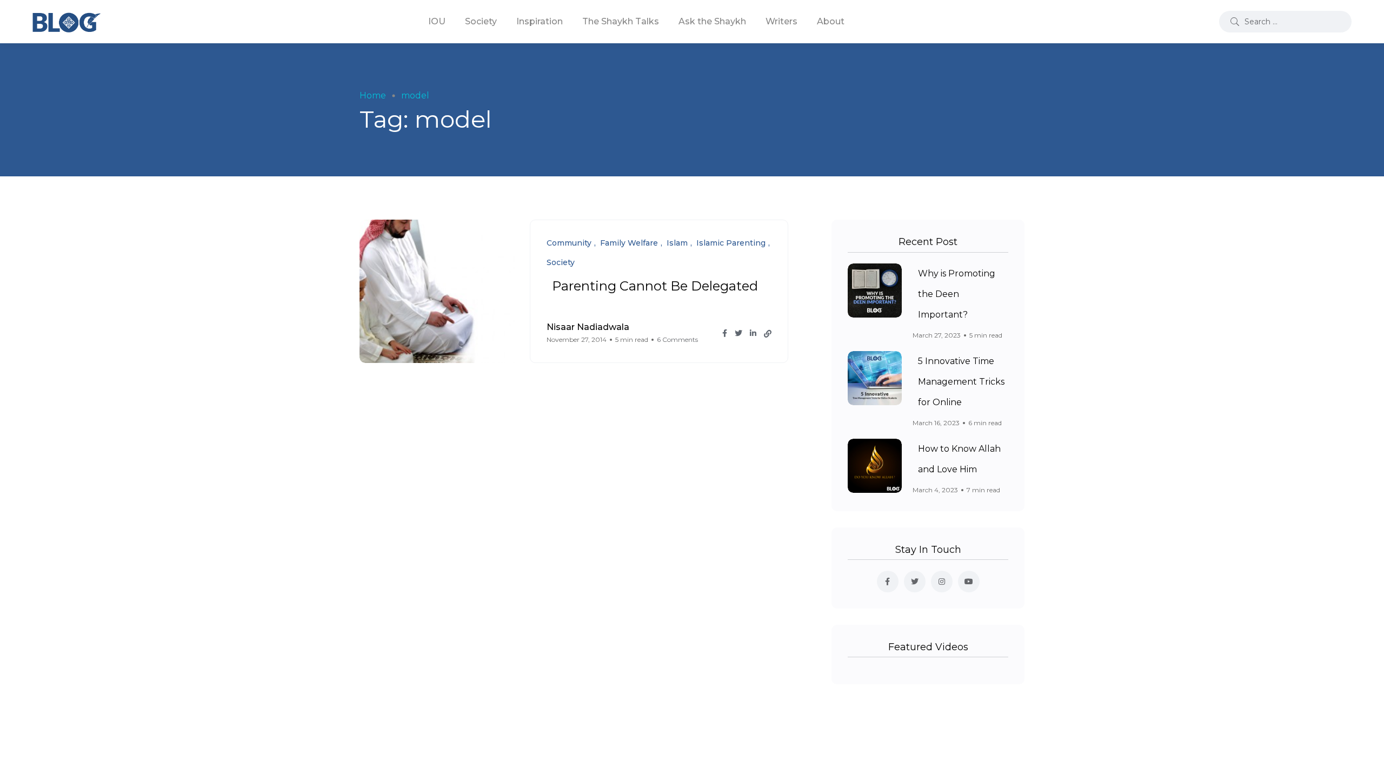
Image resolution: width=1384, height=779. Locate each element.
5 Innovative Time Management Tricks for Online (961, 381)
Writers (781, 21)
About (830, 21)
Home (373, 95)
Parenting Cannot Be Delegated (655, 286)
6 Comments (677, 339)
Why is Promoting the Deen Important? (956, 294)
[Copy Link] (767, 334)
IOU (436, 21)
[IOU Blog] (66, 21)
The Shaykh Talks (620, 21)
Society (481, 21)
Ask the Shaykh (712, 21)
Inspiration (539, 21)
